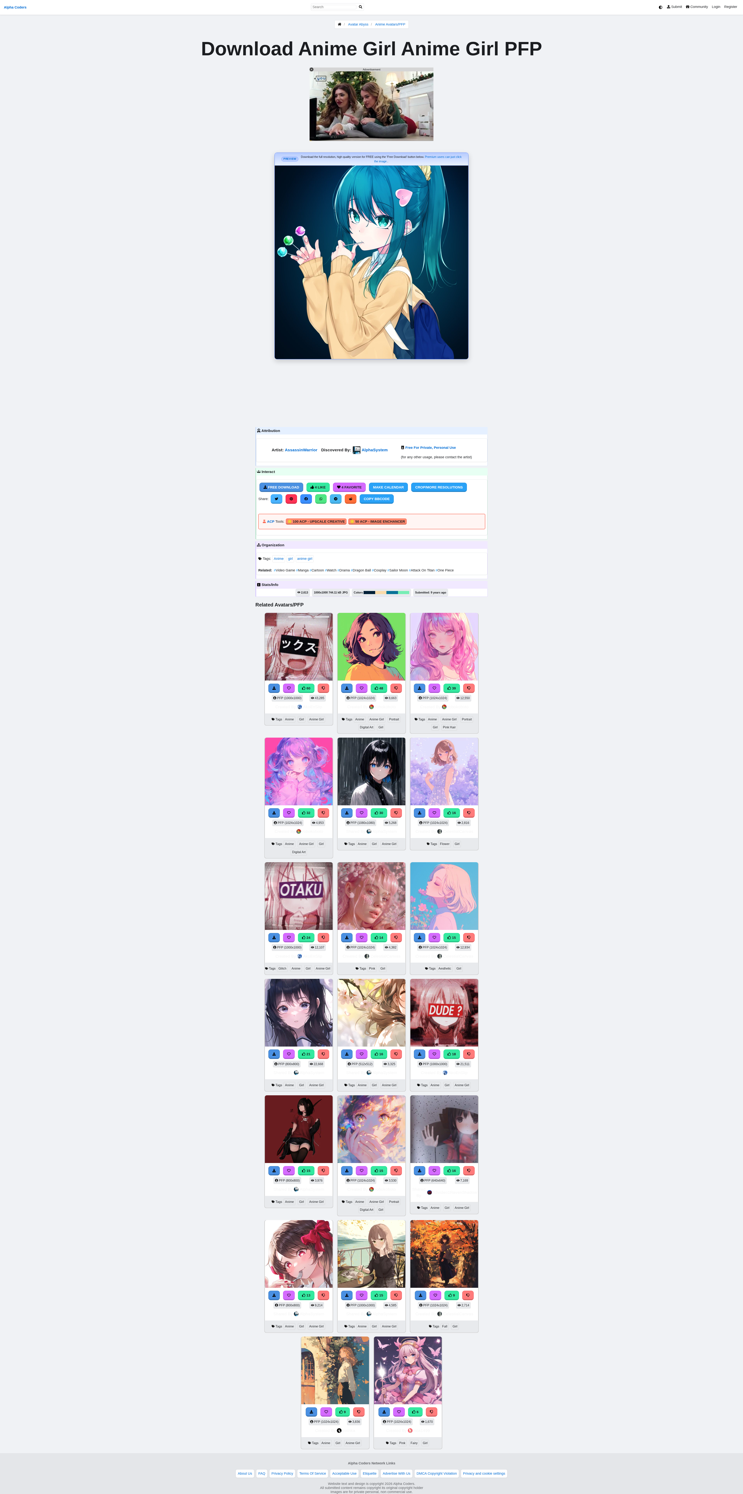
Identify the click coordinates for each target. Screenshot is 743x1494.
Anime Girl (316, 719)
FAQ (261, 1473)
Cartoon (317, 570)
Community (698, 7)
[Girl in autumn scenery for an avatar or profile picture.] (444, 1254)
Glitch (282, 968)
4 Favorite (351, 487)
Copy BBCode (377, 499)
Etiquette (370, 1473)
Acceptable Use (344, 1473)
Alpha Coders (15, 7)
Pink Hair (449, 727)
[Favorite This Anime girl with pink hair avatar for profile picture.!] (434, 688)
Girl (301, 719)
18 (453, 1054)
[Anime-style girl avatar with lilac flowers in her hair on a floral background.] (444, 772)
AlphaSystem (375, 450)
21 (308, 1054)
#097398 (392, 592)
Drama (344, 570)
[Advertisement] (371, 392)
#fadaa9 (380, 592)
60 (308, 688)
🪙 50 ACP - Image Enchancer (377, 521)
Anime (279, 559)
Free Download (283, 487)
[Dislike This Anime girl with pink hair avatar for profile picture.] (469, 688)
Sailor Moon (398, 570)
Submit (676, 7)
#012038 (369, 592)
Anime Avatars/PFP (390, 24)
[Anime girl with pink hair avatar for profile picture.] (444, 647)
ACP (270, 521)
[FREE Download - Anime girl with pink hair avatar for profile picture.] (419, 688)
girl (290, 559)
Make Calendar (388, 487)
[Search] (360, 7)
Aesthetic (444, 968)
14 (380, 938)
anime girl (304, 559)
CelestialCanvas (458, 831)
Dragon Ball (361, 570)
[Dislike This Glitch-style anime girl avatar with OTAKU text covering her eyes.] (323, 937)
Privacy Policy (282, 1473)
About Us (245, 1473)
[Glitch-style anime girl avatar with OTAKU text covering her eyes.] (299, 896)
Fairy (414, 1443)
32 (308, 813)
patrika (349, 1430)
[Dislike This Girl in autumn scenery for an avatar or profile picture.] (468, 1295)
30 (380, 813)
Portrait (394, 719)
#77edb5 (403, 592)
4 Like (320, 487)
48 (380, 688)
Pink (372, 968)
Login (716, 7)
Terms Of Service (312, 1473)
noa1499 (422, 1430)
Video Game (285, 570)
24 (308, 938)
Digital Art (366, 727)
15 (453, 938)
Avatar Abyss (358, 24)
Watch (331, 570)
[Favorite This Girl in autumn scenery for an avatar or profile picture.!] (435, 1295)
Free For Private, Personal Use (430, 448)
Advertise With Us (396, 1473)
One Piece (445, 570)
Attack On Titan (422, 570)
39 (453, 688)
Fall (444, 1326)
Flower (444, 844)
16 (453, 813)
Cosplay (379, 570)
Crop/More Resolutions (439, 487)
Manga (303, 570)
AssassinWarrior (301, 450)
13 (308, 1295)
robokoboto (385, 707)
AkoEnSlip (312, 707)
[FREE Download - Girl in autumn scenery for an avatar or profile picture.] (420, 1295)
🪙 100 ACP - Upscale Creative (316, 521)
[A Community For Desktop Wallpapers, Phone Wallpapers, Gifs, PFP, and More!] (339, 24)
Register (730, 7)
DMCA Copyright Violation (437, 1473)
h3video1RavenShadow (455, 1192)
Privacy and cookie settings (484, 1473)
